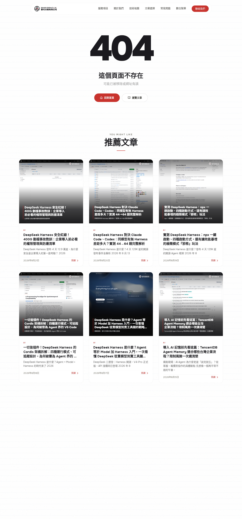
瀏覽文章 (137, 97)
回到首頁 (109, 97)
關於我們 (119, 8)
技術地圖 (134, 8)
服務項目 (103, 8)
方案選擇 (150, 8)
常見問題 (165, 8)
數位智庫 (181, 8)
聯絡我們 (200, 8)
